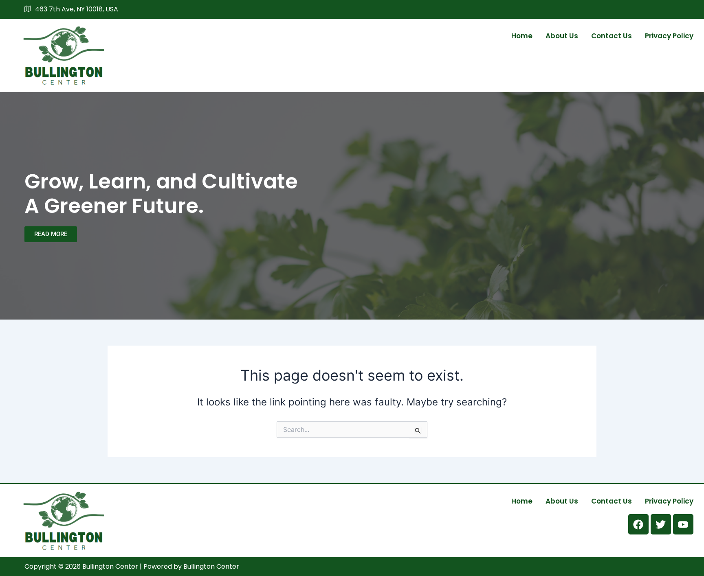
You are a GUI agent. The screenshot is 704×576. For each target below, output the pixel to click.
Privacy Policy (669, 36)
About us (562, 36)
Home (521, 36)
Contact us (611, 36)
